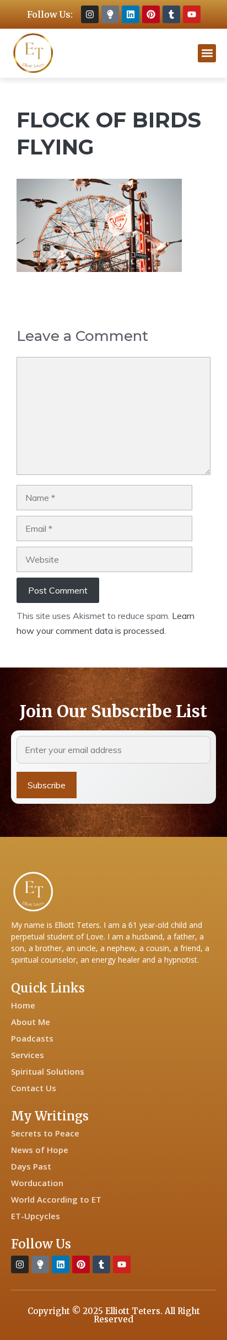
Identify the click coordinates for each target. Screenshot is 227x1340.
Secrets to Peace (45, 1133)
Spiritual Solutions (47, 1071)
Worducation (37, 1182)
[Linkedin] (130, 14)
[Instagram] (90, 14)
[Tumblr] (171, 14)
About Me (30, 1021)
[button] (207, 53)
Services (27, 1054)
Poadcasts (32, 1038)
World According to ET (56, 1199)
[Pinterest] (151, 14)
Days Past (31, 1166)
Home (23, 1005)
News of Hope (39, 1149)
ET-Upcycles (35, 1215)
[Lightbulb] (110, 14)
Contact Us (33, 1087)
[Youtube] (192, 14)
